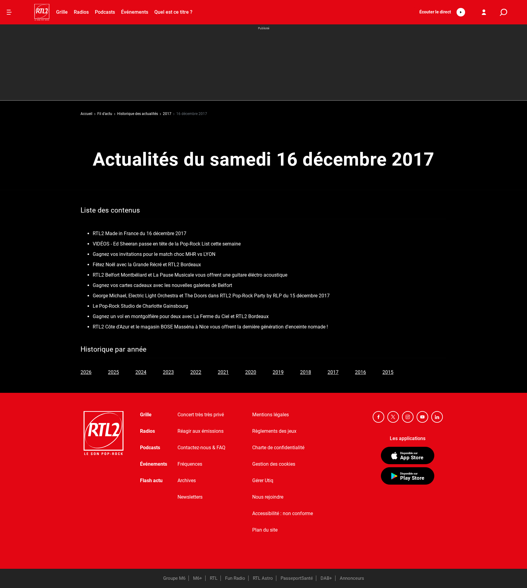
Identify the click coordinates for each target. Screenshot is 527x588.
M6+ (197, 578)
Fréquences (189, 464)
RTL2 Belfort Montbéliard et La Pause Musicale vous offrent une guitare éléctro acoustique (190, 275)
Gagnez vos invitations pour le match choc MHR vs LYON (154, 254)
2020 (250, 372)
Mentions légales (270, 415)
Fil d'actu (104, 114)
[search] (503, 12)
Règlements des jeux (274, 431)
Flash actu (151, 480)
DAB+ (326, 578)
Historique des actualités (137, 114)
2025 (113, 372)
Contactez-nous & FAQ (201, 447)
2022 (195, 372)
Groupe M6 (174, 578)
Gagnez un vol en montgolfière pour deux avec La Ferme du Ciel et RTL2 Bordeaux (181, 316)
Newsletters (190, 497)
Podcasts (105, 12)
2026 (86, 372)
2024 (140, 372)
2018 (305, 372)
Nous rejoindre (267, 497)
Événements (134, 12)
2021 (223, 372)
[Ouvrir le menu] (9, 12)
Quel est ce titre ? (173, 12)
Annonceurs (352, 578)
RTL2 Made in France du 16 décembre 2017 (139, 233)
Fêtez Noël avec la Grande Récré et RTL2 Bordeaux (147, 264)
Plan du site (265, 530)
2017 (167, 114)
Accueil (86, 114)
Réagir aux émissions (200, 431)
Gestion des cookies (273, 464)
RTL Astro (263, 578)
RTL (213, 578)
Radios (81, 12)
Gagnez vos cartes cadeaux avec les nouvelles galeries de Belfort (162, 285)
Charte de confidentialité (278, 447)
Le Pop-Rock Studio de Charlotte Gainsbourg (140, 306)
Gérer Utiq (262, 480)
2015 (387, 372)
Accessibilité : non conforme (282, 513)
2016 (360, 372)
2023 (168, 372)
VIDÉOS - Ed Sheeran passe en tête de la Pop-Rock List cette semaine (167, 244)
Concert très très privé (200, 415)
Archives (186, 480)
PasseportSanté (297, 578)
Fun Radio (235, 578)
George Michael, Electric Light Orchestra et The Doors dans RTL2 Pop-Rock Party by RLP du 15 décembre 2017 (211, 296)
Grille (62, 12)
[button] (440, 12)
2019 (278, 372)
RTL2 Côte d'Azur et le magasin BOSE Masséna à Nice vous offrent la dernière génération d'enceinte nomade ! (210, 327)
